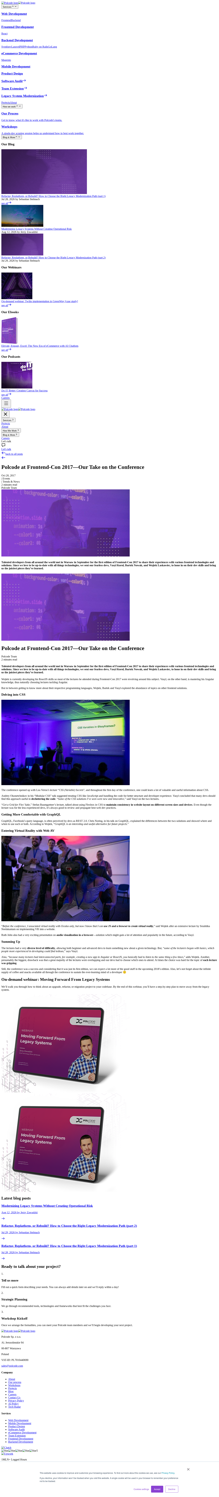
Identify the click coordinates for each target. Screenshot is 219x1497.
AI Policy (13, 1403)
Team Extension (17, 1435)
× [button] (188, 1468)
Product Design (16, 1426)
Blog (11, 1391)
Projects (12, 1388)
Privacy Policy (168, 1472)
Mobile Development (19, 1423)
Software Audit (16, 1429)
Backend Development (20, 1441)
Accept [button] (157, 1489)
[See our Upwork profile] (7, 1453)
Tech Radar (14, 1406)
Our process (14, 1382)
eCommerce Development (22, 1432)
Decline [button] (171, 1489)
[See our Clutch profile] (6, 1447)
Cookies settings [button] (141, 1489)
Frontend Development (20, 1438)
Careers (12, 1394)
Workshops (14, 1385)
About (11, 1379)
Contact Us (14, 1397)
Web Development (18, 1420)
